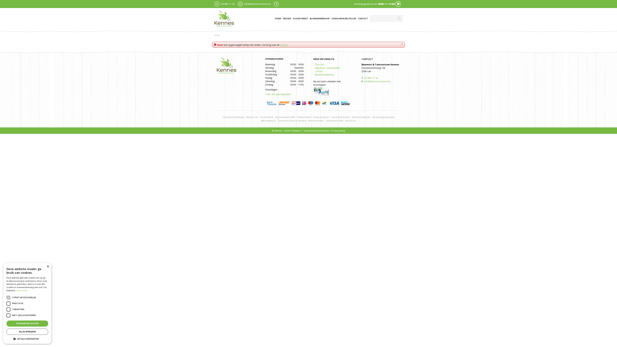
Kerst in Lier (350, 120)
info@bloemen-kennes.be (257, 3)
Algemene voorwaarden (327, 67)
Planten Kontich (304, 117)
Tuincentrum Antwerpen (233, 117)
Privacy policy (338, 130)
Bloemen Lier (252, 117)
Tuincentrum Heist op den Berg (292, 120)
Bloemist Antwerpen (361, 117)
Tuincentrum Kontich (340, 117)
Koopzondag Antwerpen (383, 117)
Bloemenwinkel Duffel (285, 117)
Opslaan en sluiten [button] (27, 323)
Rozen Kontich (266, 117)
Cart (398, 4)
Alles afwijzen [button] (27, 331)
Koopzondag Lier (321, 117)
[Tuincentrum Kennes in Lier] (224, 18)
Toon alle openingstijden (278, 94)
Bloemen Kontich (316, 120)
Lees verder (21, 290)
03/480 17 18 (228, 3)
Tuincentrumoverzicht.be (316, 130)
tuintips (284, 44)
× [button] (48, 266)
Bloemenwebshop (324, 74)
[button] (27, 339)
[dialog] (27, 303)
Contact (319, 71)
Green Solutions (292, 130)
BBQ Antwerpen (268, 120)
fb (276, 4)
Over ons (319, 64)
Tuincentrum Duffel (334, 120)
